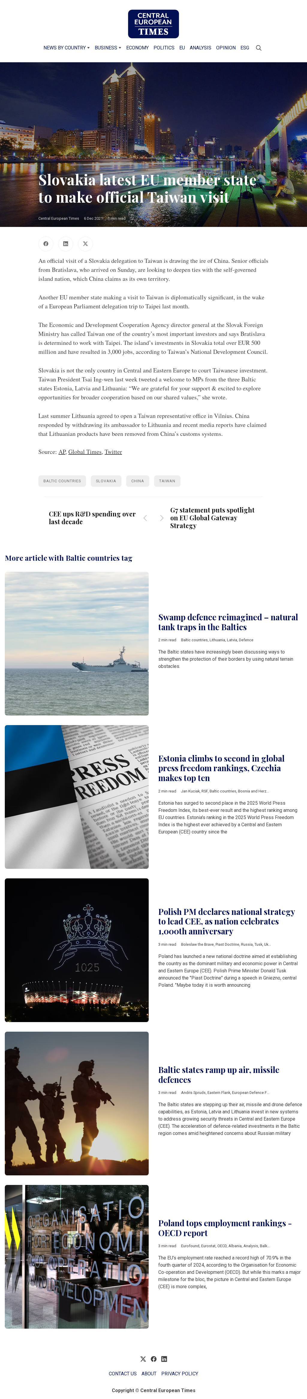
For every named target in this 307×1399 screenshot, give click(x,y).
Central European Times (58, 218)
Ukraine (270, 944)
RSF (204, 791)
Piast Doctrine (227, 944)
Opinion (226, 48)
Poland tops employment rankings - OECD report (225, 1228)
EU (182, 48)
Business (106, 48)
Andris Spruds (193, 1092)
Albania (235, 1246)
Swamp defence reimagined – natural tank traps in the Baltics (228, 622)
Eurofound (190, 1246)
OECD (222, 1246)
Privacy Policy (179, 1374)
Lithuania (217, 640)
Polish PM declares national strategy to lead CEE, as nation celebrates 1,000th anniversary (226, 921)
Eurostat (208, 1246)
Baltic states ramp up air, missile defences (218, 1074)
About (149, 1374)
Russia (247, 944)
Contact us (123, 1374)
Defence (246, 640)
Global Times (85, 452)
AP (61, 452)
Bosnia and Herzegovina (259, 791)
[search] (259, 48)
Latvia (232, 640)
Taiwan (167, 481)
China (137, 481)
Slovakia (106, 481)
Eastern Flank (218, 1092)
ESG (244, 48)
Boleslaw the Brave (197, 944)
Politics (164, 48)
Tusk (258, 944)
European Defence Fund (252, 1092)
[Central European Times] (153, 24)
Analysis (200, 48)
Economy (137, 48)
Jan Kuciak (190, 791)
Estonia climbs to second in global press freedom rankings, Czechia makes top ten (221, 768)
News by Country (64, 48)
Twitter (113, 452)
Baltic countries (62, 481)
